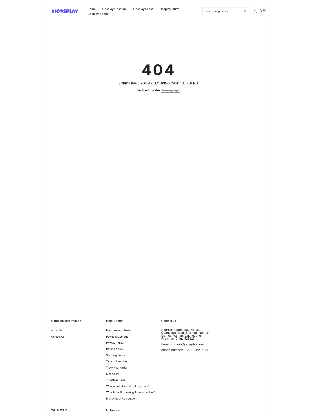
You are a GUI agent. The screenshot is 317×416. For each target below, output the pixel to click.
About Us (56, 330)
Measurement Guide (118, 330)
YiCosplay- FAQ (115, 379)
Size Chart (112, 373)
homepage (170, 90)
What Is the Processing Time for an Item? (131, 392)
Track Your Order (116, 367)
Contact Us (57, 336)
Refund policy (114, 348)
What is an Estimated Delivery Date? (128, 386)
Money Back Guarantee (120, 398)
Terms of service (116, 361)
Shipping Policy (115, 355)
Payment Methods (117, 336)
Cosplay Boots (98, 14)
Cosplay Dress (143, 9)
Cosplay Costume (114, 9)
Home (92, 9)
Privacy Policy (114, 342)
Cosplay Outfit (169, 9)
